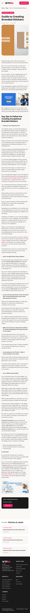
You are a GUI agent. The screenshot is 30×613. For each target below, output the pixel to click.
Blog (7, 8)
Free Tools (18, 581)
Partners (4, 599)
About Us (4, 594)
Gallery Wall (19, 566)
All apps (18, 573)
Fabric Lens (19, 571)
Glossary (18, 586)
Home (3, 8)
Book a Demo (5, 601)
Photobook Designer (7, 579)
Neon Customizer (6, 588)
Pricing (17, 588)
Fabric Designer (6, 586)
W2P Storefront (6, 581)
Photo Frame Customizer (22, 564)
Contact (4, 597)
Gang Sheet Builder (20, 568)
